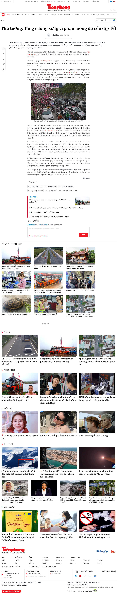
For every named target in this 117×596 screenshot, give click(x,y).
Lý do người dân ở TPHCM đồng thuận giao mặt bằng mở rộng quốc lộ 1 (80, 316)
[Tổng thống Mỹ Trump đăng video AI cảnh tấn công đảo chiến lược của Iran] (58, 458)
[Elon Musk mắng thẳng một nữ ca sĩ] (58, 422)
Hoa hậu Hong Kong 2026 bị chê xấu (20, 437)
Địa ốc (27, 15)
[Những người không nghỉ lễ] (48, 304)
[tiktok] (86, 576)
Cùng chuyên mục (12, 244)
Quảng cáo (95, 1)
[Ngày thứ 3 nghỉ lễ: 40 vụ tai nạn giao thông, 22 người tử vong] (16, 255)
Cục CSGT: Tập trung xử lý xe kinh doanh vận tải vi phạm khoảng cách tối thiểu (19, 361)
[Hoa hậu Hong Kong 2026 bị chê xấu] (20, 422)
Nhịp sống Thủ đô (34, 566)
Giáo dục (89, 15)
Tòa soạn (86, 1)
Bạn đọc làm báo (12, 591)
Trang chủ (3, 14)
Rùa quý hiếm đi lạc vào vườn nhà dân (16, 314)
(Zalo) (39, 573)
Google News (114, 20)
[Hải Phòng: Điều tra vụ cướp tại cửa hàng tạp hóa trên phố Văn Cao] (97, 384)
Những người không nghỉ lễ (46, 314)
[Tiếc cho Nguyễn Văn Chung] (97, 422)
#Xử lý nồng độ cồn (35, 191)
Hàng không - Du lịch (8, 566)
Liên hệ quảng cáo (32, 571)
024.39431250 (8, 577)
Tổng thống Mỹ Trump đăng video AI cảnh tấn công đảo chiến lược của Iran (57, 474)
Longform (60, 557)
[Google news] (96, 576)
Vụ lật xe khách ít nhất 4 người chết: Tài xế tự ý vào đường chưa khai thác (48, 291)
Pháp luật (53, 15)
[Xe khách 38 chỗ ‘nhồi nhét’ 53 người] (80, 280)
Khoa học (96, 15)
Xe (72, 15)
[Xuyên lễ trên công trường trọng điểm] (48, 255)
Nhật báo (18, 557)
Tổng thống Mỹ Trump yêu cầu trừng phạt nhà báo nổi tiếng (42, 499)
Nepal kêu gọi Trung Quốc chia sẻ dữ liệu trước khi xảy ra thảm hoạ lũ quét (73, 500)
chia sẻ (97, 20)
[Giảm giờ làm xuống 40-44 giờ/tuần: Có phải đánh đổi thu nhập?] (16, 280)
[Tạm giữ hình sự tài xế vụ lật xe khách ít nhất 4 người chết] (20, 384)
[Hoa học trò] (113, 551)
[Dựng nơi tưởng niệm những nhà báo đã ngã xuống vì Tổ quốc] (80, 255)
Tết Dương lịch (45, 61)
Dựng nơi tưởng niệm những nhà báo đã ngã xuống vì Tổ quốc (80, 267)
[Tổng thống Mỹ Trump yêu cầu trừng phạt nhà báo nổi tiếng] (44, 488)
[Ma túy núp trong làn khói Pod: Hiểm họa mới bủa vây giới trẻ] (97, 521)
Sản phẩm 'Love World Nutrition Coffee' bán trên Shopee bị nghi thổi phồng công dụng (18, 537)
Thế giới (40, 15)
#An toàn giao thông (65, 186)
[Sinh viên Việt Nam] (102, 551)
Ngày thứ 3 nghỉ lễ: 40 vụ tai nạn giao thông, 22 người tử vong (16, 267)
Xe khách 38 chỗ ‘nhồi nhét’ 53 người (80, 290)
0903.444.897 (56, 573)
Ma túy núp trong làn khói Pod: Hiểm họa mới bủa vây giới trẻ (95, 536)
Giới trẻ (46, 15)
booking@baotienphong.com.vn (37, 576)
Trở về (4, 69)
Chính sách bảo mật (109, 571)
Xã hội (8, 15)
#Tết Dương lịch (50, 186)
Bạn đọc (100, 563)
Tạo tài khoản (43, 225)
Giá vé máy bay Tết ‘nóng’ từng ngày (45, 212)
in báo (106, 20)
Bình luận (4, 64)
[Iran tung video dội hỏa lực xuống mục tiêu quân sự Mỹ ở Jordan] (97, 458)
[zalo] (90, 576)
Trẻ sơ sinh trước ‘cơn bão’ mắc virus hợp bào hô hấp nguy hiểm (56, 536)
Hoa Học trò (76, 1)
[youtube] (114, 1)
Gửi (83, 235)
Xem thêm (114, 14)
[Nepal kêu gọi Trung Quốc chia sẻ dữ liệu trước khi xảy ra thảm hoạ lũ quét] (73, 488)
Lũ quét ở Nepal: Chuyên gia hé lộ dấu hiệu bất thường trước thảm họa (18, 474)
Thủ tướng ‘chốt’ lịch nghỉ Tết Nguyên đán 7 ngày (50, 216)
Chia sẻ (4, 54)
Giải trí (83, 15)
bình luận (110, 20)
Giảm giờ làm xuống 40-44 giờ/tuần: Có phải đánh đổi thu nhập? (15, 291)
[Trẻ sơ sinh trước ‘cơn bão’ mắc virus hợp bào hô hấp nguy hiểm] (58, 521)
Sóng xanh (20, 15)
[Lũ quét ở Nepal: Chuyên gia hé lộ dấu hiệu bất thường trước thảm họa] (20, 458)
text (101, 20)
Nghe (4, 48)
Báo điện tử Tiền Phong (58, 7)
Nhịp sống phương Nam (49, 566)
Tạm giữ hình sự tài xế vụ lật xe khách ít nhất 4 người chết (17, 398)
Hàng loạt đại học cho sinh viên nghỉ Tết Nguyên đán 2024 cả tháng (57, 208)
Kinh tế (14, 15)
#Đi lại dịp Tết (51, 191)
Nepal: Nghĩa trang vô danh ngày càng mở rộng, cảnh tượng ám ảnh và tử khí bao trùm (102, 500)
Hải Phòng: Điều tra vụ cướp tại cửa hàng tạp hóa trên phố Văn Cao (97, 398)
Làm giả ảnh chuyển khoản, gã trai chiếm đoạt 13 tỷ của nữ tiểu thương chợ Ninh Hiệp (58, 400)
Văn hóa (77, 15)
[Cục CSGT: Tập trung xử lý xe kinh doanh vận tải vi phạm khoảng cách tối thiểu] (20, 346)
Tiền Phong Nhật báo (48, 1)
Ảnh (30, 557)
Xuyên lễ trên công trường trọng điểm (47, 267)
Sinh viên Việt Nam (63, 1)
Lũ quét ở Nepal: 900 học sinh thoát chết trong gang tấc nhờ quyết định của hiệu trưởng (13, 500)
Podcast (46, 557)
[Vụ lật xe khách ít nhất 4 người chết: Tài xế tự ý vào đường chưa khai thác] (48, 280)
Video (108, 15)
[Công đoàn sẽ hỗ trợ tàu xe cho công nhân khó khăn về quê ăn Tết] (82, 201)
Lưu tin (4, 59)
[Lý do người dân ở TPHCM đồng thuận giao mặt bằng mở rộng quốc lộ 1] (80, 304)
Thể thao (60, 15)
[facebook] (111, 1)
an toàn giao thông (70, 72)
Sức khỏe (33, 15)
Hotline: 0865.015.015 (32, 1)
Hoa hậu (102, 15)
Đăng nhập (31, 225)
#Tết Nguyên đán (34, 186)
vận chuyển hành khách (50, 130)
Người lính (67, 15)
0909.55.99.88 (32, 573)
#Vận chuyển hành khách (68, 191)
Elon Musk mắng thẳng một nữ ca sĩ (58, 435)
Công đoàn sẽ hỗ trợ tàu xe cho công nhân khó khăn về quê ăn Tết (49, 201)
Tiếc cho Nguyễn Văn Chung (93, 435)
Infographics (75, 557)
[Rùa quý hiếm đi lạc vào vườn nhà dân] (16, 304)
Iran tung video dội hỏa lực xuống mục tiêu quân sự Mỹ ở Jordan (96, 472)
